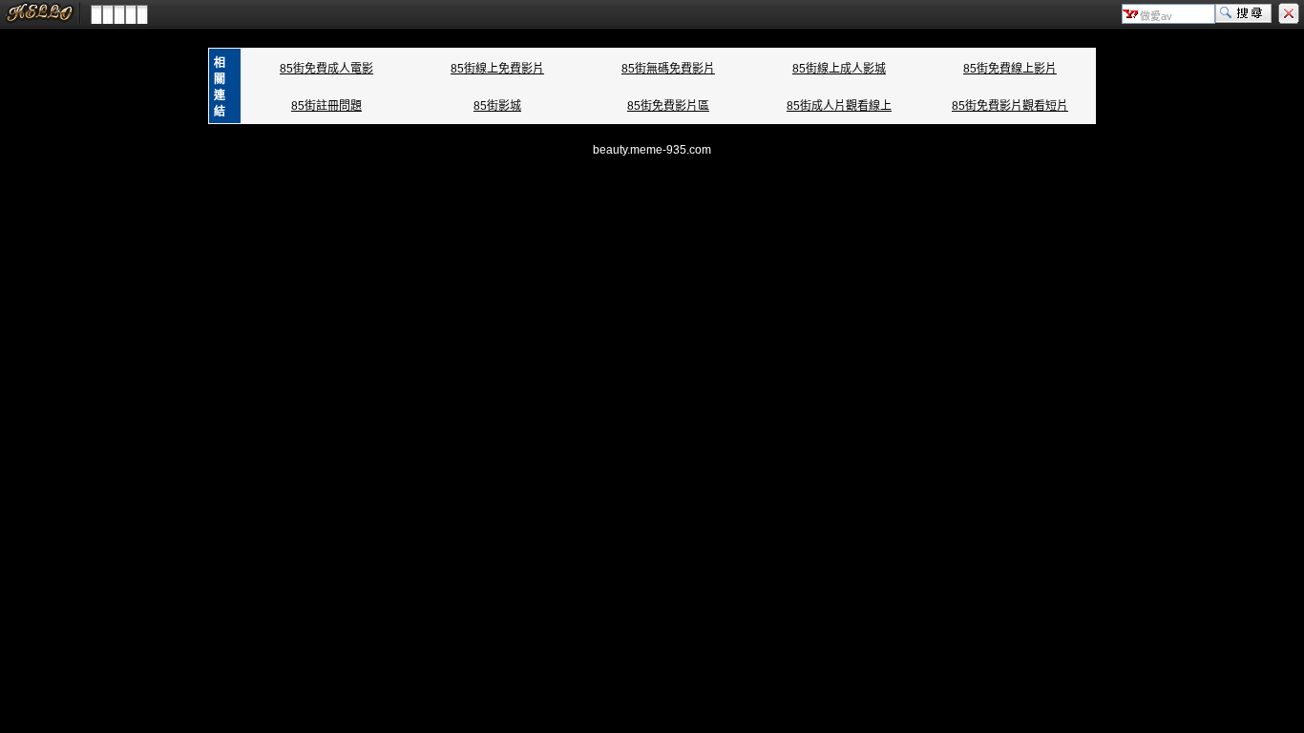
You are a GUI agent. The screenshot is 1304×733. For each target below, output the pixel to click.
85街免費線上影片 (1010, 68)
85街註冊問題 (326, 106)
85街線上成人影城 (839, 68)
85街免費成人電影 (326, 68)
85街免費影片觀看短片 (1010, 106)
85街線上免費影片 (497, 68)
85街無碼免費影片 (668, 68)
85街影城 (497, 106)
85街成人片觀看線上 (839, 106)
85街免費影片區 (668, 106)
